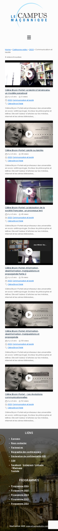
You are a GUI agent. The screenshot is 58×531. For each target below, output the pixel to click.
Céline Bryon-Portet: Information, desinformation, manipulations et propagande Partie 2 (22, 270)
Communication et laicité (23, 100)
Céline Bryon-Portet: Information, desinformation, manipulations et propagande (22, 334)
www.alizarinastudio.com (37, 526)
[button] (29, 37)
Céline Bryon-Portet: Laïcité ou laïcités (24, 150)
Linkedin (39, 465)
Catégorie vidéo (19, 49)
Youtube (15, 471)
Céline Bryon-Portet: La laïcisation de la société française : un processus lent (25, 209)
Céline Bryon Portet (15, 104)
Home (8, 49)
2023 (31, 49)
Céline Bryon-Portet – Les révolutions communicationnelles (24, 396)
